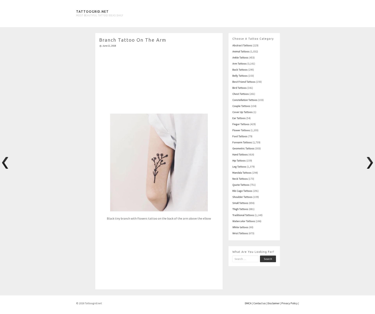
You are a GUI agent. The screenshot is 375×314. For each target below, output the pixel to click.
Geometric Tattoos (243, 148)
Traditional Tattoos (243, 215)
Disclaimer (274, 303)
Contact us (259, 303)
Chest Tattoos (240, 94)
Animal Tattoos (241, 51)
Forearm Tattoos (242, 142)
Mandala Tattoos (242, 172)
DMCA (248, 303)
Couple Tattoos (241, 106)
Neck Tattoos (240, 178)
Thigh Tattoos (240, 209)
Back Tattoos (240, 69)
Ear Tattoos (239, 118)
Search (268, 259)
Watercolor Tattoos (243, 221)
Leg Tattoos (239, 166)
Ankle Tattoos (240, 57)
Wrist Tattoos (240, 233)
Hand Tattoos (240, 154)
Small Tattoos (240, 203)
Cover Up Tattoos (242, 112)
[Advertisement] (159, 78)
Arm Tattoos (239, 63)
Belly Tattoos (240, 75)
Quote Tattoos (240, 185)
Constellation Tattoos (244, 100)
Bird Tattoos (239, 88)
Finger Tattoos (240, 124)
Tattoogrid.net (92, 11)
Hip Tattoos (239, 160)
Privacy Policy (289, 303)
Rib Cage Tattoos (242, 191)
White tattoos (240, 227)
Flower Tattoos (241, 130)
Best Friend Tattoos (243, 81)
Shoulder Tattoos (242, 197)
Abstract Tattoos (242, 45)
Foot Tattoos (239, 136)
